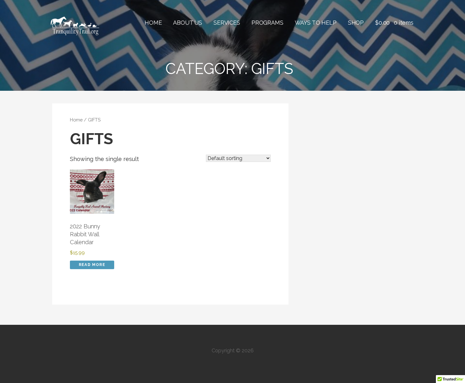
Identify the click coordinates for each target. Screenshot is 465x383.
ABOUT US (187, 22)
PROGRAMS (267, 22)
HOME (153, 22)
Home (76, 119)
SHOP (356, 22)
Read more (92, 265)
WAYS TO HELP (316, 22)
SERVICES (227, 22)
